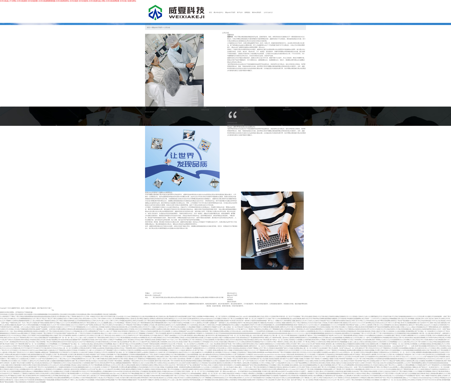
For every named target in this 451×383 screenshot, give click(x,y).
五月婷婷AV (13, 333)
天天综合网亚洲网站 (172, 337)
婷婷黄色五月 (436, 352)
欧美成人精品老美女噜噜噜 (416, 337)
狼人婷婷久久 (340, 356)
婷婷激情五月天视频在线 (268, 367)
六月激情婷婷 (320, 354)
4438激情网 (341, 325)
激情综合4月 (287, 367)
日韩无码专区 (183, 356)
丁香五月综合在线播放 (192, 375)
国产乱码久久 (356, 363)
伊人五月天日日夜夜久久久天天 (296, 350)
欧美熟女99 (154, 350)
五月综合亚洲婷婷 (208, 340)
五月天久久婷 (34, 346)
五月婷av (346, 367)
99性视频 (186, 323)
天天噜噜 (183, 329)
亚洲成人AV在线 (14, 329)
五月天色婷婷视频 (394, 350)
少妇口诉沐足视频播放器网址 (308, 365)
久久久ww (127, 316)
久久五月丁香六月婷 (359, 359)
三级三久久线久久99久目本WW (421, 354)
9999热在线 (159, 369)
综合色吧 (86, 354)
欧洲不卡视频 (147, 380)
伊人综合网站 (74, 378)
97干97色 (55, 333)
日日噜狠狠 (413, 344)
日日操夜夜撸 (298, 327)
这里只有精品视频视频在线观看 (238, 346)
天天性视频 (42, 325)
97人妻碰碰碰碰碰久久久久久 (327, 325)
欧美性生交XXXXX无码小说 (65, 342)
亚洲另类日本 (249, 342)
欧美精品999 (14, 342)
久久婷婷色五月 (161, 327)
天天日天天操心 (382, 354)
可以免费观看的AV (376, 337)
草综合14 (161, 365)
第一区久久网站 (221, 373)
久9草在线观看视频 (32, 325)
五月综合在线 (234, 331)
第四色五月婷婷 (358, 335)
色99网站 (369, 323)
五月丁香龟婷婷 (127, 325)
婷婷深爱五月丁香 (230, 363)
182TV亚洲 (249, 361)
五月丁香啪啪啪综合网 (275, 329)
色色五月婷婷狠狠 (361, 346)
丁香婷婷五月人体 (137, 363)
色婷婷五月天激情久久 (174, 348)
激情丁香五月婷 (435, 323)
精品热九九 (162, 378)
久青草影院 (338, 344)
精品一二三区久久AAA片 (241, 369)
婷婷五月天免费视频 (105, 344)
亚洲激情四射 (401, 333)
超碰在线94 (245, 356)
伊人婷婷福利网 (251, 316)
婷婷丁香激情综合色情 (48, 320)
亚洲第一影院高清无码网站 (182, 367)
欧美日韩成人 (445, 371)
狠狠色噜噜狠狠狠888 (333, 373)
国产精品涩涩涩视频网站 (382, 327)
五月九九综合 (52, 365)
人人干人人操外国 (27, 367)
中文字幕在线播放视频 (177, 354)
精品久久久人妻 (106, 333)
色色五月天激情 (216, 325)
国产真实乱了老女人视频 (421, 375)
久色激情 (261, 344)
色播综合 (146, 318)
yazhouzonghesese (206, 318)
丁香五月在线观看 (160, 333)
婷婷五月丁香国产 (163, 335)
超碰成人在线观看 (200, 359)
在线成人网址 (365, 373)
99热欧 (323, 344)
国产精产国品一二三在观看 (203, 350)
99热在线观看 (372, 371)
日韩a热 (73, 365)
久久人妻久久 (89, 350)
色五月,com (78, 342)
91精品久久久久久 (249, 350)
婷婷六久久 (234, 342)
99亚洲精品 (120, 323)
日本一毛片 (21, 323)
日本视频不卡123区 (347, 340)
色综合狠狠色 (294, 365)
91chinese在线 (117, 371)
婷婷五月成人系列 (262, 316)
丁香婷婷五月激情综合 (254, 329)
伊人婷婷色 (155, 380)
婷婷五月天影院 (416, 380)
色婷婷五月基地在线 (111, 327)
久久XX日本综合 (16, 335)
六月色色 (324, 323)
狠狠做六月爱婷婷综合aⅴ (381, 352)
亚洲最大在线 (364, 344)
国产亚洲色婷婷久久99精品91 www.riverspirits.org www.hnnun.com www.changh (260, 354)
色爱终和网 (329, 361)
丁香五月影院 (47, 333)
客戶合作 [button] (240, 12)
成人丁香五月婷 (254, 367)
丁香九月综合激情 (306, 316)
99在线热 (270, 323)
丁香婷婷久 (279, 342)
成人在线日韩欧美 (295, 318)
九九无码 (206, 367)
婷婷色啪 (172, 335)
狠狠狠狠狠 (81, 367)
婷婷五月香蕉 (155, 356)
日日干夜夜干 (32, 335)
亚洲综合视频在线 (10, 325)
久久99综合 (435, 378)
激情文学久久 (81, 316)
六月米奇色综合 (195, 320)
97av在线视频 (89, 380)
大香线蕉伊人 (251, 373)
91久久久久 (25, 352)
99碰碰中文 (215, 327)
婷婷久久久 (41, 369)
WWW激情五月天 (216, 356)
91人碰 (320, 365)
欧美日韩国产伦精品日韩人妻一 (68, 333)
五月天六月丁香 (250, 378)
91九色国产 (302, 371)
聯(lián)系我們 (231, 301)
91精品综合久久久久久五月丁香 (329, 380)
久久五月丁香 (90, 359)
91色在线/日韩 (76, 363)
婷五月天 (318, 331)
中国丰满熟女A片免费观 (140, 325)
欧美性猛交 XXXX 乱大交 (432, 320)
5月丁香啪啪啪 (140, 333)
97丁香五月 (386, 373)
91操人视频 (146, 356)
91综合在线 (126, 356)
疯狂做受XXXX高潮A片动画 (21, 354)
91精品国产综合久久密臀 (327, 320)
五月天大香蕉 (103, 356)
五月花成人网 (152, 325)
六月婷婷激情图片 (376, 373)
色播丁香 (74, 361)
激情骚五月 (412, 348)
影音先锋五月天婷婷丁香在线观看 (111, 361)
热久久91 (380, 325)
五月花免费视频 (312, 337)
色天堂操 (91, 340)
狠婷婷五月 (220, 363)
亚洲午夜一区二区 (284, 316)
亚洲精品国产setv (184, 331)
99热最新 (442, 356)
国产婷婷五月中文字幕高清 (259, 327)
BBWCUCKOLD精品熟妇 (27, 378)
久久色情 (421, 369)
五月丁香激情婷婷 (54, 363)
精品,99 (176, 378)
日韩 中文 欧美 (403, 337)
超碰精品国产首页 (247, 365)
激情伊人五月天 (296, 367)
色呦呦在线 (143, 337)
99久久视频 (185, 348)
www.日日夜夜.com (14, 361)
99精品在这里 (212, 329)
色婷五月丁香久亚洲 (306, 369)
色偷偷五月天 (347, 323)
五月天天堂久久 (440, 359)
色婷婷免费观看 (181, 325)
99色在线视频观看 (412, 333)
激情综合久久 (172, 318)
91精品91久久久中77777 (64, 327)
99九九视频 (234, 325)
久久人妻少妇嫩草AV (194, 352)
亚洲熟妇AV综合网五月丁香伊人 (65, 380)
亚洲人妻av (319, 371)
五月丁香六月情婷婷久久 (54, 356)
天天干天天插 (217, 369)
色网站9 (152, 318)
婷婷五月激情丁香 (55, 335)
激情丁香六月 (322, 367)
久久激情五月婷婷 (217, 365)
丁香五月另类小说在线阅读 (176, 359)
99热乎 (252, 325)
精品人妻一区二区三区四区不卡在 (310, 348)
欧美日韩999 (32, 375)
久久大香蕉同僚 (210, 348)
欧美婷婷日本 (298, 356)
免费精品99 (255, 375)
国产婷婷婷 (316, 344)
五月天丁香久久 (263, 348)
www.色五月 (146, 350)
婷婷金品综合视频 (251, 323)
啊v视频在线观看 (274, 327)
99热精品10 (443, 378)
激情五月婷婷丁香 (165, 356)
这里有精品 (367, 342)
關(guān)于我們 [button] (230, 12)
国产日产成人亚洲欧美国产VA (193, 365)
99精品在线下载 (254, 369)
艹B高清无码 (13, 323)
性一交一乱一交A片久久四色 (406, 352)
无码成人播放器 (128, 359)
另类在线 (102, 363)
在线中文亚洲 (187, 318)
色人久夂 (17, 318)
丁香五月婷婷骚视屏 (319, 335)
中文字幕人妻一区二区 (276, 335)
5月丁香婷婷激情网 (346, 335)
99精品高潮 (369, 359)
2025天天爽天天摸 (109, 316)
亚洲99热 (25, 356)
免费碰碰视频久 (304, 346)
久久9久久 (193, 323)
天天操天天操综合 (378, 365)
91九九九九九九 (7, 348)
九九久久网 (277, 331)
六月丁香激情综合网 (261, 350)
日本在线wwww (128, 375)
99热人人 (362, 320)
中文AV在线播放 (391, 369)
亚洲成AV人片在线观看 (383, 335)
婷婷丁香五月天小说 (40, 367)
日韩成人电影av (336, 363)
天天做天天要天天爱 (126, 378)
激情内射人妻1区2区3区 (71, 369)
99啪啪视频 (393, 318)
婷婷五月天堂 (40, 340)
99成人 (428, 373)
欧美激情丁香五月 (327, 348)
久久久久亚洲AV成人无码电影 (95, 327)
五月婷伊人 (302, 331)
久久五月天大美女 (311, 325)
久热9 (45, 378)
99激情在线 (16, 348)
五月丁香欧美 (305, 378)
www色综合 (163, 380)
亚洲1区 (53, 316)
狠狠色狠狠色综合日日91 (84, 329)
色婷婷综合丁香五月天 (15, 356)
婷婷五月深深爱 (138, 320)
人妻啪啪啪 (125, 361)
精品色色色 (239, 340)
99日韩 (295, 371)
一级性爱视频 (118, 356)
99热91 (433, 348)
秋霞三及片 (355, 320)
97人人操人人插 (173, 380)
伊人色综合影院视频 (63, 365)
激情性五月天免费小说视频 (205, 323)
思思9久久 (375, 342)
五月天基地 (338, 367)
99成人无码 (207, 365)
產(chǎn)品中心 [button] (218, 12)
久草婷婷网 (357, 340)
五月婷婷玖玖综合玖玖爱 (268, 369)
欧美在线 (276, 352)
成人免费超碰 (117, 363)
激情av (111, 356)
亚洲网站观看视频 (325, 318)
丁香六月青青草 (175, 361)
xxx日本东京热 (386, 375)
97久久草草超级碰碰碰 (193, 373)
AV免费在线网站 (61, 329)
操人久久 (288, 369)
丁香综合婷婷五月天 (136, 361)
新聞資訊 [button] (247, 12)
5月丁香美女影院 (99, 337)
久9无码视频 (331, 367)
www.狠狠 (83, 346)
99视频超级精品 (151, 359)
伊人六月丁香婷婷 (336, 378)
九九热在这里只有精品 (86, 352)
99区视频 (26, 346)
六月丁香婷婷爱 (19, 344)
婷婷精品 (20, 331)
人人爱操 (401, 367)
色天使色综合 (44, 363)
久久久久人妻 (401, 342)
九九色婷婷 (89, 337)
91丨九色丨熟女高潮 (213, 344)
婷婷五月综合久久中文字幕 (113, 337)
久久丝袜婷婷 (390, 331)
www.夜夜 (20, 333)
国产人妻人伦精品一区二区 (228, 327)
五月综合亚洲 (220, 348)
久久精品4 (357, 373)
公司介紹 (167, 27)
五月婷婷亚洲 (442, 325)
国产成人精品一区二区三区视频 (123, 352)
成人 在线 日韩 (254, 335)
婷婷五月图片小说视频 (221, 337)
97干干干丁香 (156, 373)
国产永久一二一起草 (408, 346)
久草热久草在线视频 (282, 365)
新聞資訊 (230, 299)
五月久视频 (216, 318)
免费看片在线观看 (322, 352)
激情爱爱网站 (65, 378)
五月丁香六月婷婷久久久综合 (423, 342)
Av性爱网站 (137, 350)
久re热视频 (298, 340)
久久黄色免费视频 (408, 365)
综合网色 (265, 329)
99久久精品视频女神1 (358, 369)
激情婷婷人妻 (330, 344)
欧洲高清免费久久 (197, 367)
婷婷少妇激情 (171, 329)
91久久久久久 (219, 375)
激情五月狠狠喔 (35, 352)
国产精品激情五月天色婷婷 (46, 327)
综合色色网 (123, 342)
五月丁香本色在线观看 (103, 375)
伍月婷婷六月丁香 (226, 318)
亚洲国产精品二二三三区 (280, 361)
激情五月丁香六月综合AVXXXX (369, 348)
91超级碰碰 (356, 333)
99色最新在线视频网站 (354, 318)
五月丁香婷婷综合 (60, 350)
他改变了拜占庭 (137, 380)
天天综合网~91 (422, 316)
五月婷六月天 (317, 356)
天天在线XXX (4, 373)
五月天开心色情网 (107, 352)
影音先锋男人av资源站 (141, 352)
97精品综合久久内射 (112, 378)
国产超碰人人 (356, 325)
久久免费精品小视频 (326, 359)
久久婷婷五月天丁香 (138, 346)
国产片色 (99, 331)
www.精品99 (397, 346)
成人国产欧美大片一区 (203, 356)
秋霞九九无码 (49, 373)
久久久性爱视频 (62, 344)
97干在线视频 (408, 375)
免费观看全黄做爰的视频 (423, 352)
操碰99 (191, 369)
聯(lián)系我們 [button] (256, 12)
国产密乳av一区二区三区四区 (279, 340)
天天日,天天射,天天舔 (216, 342)
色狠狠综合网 (373, 344)
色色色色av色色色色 (239, 348)
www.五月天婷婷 (175, 371)
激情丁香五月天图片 (19, 363)
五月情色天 (98, 350)
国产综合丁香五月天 (386, 378)
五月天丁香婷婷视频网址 (414, 363)
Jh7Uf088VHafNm (432, 337)
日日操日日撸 (35, 365)
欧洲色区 (368, 380)
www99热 (322, 361)
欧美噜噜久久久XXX (323, 350)
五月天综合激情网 (134, 344)
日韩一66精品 (90, 316)
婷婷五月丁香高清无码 (404, 369)
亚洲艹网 (128, 346)
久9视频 (322, 340)
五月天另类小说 (114, 342)
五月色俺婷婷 (144, 371)
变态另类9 (382, 342)
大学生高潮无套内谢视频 (381, 359)
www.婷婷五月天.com (174, 363)
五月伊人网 (119, 365)
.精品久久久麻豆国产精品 (120, 344)
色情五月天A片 (230, 340)
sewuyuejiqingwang (424, 378)
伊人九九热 (24, 327)
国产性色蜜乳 (47, 354)
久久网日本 (123, 373)
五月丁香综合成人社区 (108, 335)
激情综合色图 (395, 327)
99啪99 (238, 363)
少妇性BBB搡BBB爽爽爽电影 (284, 325)
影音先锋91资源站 (222, 346)
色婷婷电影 (70, 320)
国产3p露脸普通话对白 (197, 348)
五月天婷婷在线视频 (200, 329)
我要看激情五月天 (376, 316)
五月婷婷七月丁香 (442, 331)
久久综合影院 (96, 367)
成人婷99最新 (217, 352)
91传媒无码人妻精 (435, 375)
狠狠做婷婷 (393, 359)
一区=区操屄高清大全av (244, 371)
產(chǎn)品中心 (232, 293)
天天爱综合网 (123, 367)
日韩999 (376, 378)
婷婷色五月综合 (119, 348)
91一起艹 (242, 361)
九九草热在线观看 (129, 365)
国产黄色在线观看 (43, 323)
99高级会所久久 (227, 369)
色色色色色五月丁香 (246, 337)
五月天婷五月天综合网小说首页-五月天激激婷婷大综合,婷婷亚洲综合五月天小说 (370, 356)
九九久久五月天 (65, 323)
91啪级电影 (191, 356)
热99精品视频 (109, 380)
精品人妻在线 (94, 344)
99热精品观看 (371, 346)
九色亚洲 (417, 318)
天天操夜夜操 (254, 363)
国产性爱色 (89, 325)
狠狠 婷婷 (370, 378)
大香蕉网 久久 (190, 359)
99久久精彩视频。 (15, 327)
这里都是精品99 (351, 331)
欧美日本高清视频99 (367, 327)
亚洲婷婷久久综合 (303, 361)
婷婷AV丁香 (241, 323)
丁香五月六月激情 (31, 323)
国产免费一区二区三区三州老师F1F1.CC (255, 318)
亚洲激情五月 (343, 316)
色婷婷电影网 (426, 329)
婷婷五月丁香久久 (337, 365)
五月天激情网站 (86, 356)
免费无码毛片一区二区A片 (257, 346)
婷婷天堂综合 (393, 337)
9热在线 (182, 361)
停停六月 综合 (400, 356)
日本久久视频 (228, 350)
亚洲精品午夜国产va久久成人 (165, 340)
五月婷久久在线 (383, 371)
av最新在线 (44, 352)
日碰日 (159, 359)
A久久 (416, 335)
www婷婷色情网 (166, 346)
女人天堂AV (228, 348)
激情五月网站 (153, 365)
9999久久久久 (273, 350)
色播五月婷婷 (314, 361)
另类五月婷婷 (185, 371)
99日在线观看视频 (43, 335)
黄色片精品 (245, 335)
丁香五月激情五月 (12, 359)
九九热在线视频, (400, 331)
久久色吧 (208, 325)
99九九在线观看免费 (438, 354)
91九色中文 (31, 350)
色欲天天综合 (183, 352)
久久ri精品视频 (190, 327)
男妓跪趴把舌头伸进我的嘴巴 (178, 316)
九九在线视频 (237, 318)
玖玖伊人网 (99, 316)
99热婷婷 (338, 333)
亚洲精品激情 (107, 371)
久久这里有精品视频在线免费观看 (410, 350)
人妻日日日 (420, 348)
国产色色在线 (76, 356)
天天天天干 (375, 318)
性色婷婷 (17, 340)
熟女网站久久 (229, 354)
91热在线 (155, 378)
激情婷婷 (205, 331)
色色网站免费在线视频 (354, 350)
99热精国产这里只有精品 (97, 354)
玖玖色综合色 (126, 371)
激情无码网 (347, 371)
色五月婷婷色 (220, 354)
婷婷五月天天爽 (95, 335)
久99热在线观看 (100, 380)
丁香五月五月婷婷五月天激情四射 (89, 333)
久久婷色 (242, 342)
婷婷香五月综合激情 (54, 378)
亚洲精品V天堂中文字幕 (61, 373)
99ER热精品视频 (194, 380)
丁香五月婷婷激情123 (357, 380)
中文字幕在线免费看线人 (94, 371)
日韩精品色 (134, 316)
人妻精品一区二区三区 (208, 373)
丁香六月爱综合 (237, 344)
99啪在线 (357, 327)
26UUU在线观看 (149, 361)
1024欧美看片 (30, 382)
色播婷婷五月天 (290, 323)
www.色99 (281, 371)
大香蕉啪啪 (231, 316)
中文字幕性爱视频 (133, 373)
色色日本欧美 (420, 373)
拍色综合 (348, 320)
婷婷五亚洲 (434, 333)
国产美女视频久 (338, 375)
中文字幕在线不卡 (64, 352)
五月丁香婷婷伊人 (14, 373)
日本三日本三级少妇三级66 (429, 318)
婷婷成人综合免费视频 (315, 375)
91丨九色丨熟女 (12, 331)
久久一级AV (366, 337)
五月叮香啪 (54, 375)
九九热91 (316, 320)
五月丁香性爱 (336, 369)
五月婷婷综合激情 (289, 329)
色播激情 (334, 318)
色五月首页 (375, 323)
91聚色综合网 (70, 329)
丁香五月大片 (5, 350)
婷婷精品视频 (257, 371)
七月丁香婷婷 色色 (115, 331)
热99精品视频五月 (437, 344)
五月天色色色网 (366, 340)
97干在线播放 (295, 316)
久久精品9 (434, 325)
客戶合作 (230, 297)
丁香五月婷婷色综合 (178, 346)
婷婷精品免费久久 (75, 373)
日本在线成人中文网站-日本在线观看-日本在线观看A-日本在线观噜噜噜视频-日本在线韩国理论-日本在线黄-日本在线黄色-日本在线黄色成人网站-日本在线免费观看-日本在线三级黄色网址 (68, 1)
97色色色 (179, 344)
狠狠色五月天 (161, 337)
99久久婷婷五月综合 (160, 363)
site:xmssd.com (311, 350)
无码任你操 (360, 331)
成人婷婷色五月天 (404, 380)
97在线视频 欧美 (438, 361)
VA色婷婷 (33, 340)
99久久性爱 (424, 340)
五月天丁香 (126, 340)
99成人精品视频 (236, 356)
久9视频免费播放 (37, 371)
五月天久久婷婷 (375, 329)
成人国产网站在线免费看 (382, 320)
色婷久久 (88, 367)
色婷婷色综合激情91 (164, 325)
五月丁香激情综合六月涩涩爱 (206, 346)
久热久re (434, 335)
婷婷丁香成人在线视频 (195, 316)
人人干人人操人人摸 (79, 337)
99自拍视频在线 (150, 316)
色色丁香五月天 (389, 365)
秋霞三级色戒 (264, 335)
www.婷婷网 (393, 367)
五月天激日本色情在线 (101, 342)
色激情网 (84, 340)
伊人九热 (332, 346)
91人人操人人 (75, 346)
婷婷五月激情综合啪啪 (332, 316)
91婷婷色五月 (85, 365)
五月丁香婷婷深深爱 (274, 337)
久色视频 (212, 375)
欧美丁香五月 (279, 346)
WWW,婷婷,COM (146, 378)
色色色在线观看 (274, 359)
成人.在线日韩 (243, 331)
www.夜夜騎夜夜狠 (283, 318)
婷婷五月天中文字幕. (183, 320)
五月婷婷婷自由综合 (218, 378)
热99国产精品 (361, 361)
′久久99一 (7, 342)
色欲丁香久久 (272, 318)
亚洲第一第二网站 (220, 371)
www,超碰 (67, 346)
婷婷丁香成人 (306, 367)
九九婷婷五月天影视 (424, 335)
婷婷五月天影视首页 (142, 365)
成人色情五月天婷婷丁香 (349, 361)
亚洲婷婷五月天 (51, 369)
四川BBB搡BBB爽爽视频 (316, 333)
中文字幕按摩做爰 (96, 365)
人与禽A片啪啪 (99, 359)
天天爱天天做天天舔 (381, 350)
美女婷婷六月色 (234, 337)
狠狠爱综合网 (442, 335)
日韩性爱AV (163, 344)
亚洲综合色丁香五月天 (101, 325)
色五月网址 (311, 342)
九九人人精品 (410, 327)
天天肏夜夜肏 (292, 361)
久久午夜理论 (121, 350)
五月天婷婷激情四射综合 (83, 320)
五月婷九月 (94, 320)
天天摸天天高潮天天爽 (335, 323)
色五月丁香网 (427, 327)
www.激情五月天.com (335, 352)
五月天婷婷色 (342, 318)
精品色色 (367, 331)
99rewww (22, 342)
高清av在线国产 (277, 373)
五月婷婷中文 (81, 325)
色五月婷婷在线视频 (368, 350)
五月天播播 (405, 340)
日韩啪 (162, 367)
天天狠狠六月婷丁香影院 (311, 359)
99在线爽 (341, 327)
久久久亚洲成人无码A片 (356, 316)
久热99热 (406, 344)
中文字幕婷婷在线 (88, 342)
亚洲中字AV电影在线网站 (162, 354)
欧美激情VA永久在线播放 (263, 378)
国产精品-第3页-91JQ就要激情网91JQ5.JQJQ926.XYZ (412, 323)
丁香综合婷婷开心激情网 (368, 354)
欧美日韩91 (315, 340)
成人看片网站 (138, 318)
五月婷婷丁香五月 (17, 346)
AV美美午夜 (295, 352)
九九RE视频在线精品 (424, 344)
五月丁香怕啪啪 (206, 380)
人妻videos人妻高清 (288, 337)
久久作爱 (286, 335)
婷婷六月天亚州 (366, 363)
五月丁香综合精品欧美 (142, 335)
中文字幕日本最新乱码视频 (123, 380)
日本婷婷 (39, 333)
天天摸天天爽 (72, 354)
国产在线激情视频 (51, 337)
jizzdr (381, 323)
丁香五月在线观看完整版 (365, 367)
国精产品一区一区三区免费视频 (35, 344)
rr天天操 (397, 329)
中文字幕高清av (350, 329)
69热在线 (441, 337)
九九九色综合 (6, 346)
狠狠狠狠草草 (126, 363)
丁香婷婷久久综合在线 (109, 346)
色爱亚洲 (443, 323)
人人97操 (237, 329)
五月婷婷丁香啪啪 (252, 348)
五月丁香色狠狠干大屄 (109, 350)
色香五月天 (131, 333)
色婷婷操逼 (17, 367)
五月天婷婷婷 (195, 342)
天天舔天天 (129, 350)
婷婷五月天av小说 (9, 337)
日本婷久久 (247, 375)
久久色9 (82, 378)
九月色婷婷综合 (330, 354)
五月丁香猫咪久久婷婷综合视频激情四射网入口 (17, 320)
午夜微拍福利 (24, 329)
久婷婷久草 (161, 352)
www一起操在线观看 (328, 356)
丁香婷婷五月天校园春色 (338, 350)
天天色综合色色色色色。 (384, 346)
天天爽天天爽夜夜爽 (407, 335)
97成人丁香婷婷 (71, 316)
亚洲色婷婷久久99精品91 (359, 378)
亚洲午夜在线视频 (420, 346)
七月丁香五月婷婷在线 (52, 331)
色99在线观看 (340, 320)
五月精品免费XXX (75, 371)
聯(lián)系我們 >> (150, 112)
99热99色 (316, 318)
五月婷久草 (390, 354)
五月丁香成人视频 (61, 320)
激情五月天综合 (135, 340)
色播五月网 (226, 342)
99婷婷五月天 (47, 371)
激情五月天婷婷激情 (250, 359)
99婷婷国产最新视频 (345, 359)
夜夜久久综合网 (395, 373)
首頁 (210, 12)
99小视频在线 (262, 323)
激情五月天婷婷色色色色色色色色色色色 (274, 333)
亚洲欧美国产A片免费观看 (37, 356)
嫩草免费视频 (132, 367)
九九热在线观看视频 (191, 354)
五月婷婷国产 (150, 333)
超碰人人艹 (406, 378)
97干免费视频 (117, 340)
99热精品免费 (327, 369)
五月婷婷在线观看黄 (151, 331)
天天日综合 (302, 352)
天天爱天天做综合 (177, 323)
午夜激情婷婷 (303, 375)
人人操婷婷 (398, 365)
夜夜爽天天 (282, 350)
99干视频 (11, 375)
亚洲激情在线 (307, 356)
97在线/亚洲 (30, 380)
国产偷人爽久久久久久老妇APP (137, 342)
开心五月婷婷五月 (129, 335)
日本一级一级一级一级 (65, 337)
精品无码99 (391, 329)
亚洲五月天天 (211, 359)
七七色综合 (174, 331)
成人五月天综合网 (356, 337)
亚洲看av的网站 (224, 331)
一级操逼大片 (310, 371)
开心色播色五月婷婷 (148, 369)
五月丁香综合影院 (149, 320)
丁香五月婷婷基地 (320, 373)
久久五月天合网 (181, 335)
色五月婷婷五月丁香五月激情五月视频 (400, 371)
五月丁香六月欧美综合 (195, 340)
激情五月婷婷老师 (190, 346)
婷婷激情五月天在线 (70, 367)
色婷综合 (435, 369)
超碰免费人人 (401, 363)
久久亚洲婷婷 (326, 331)
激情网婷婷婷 (28, 331)
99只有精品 (356, 354)
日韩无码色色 (358, 365)
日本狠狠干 (310, 373)
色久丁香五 (149, 354)
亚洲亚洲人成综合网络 (194, 335)
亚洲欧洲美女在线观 (196, 337)
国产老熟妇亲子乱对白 (431, 356)
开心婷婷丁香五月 (280, 380)
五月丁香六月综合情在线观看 (175, 327)
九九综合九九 (385, 340)
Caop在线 (363, 375)
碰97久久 (244, 329)
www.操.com (239, 375)
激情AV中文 (170, 333)
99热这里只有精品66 (243, 327)
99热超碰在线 (77, 331)
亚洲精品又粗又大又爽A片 (65, 318)
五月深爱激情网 (349, 365)
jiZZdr (177, 329)
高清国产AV (227, 320)
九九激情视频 (267, 373)
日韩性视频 (109, 354)
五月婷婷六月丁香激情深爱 (109, 367)
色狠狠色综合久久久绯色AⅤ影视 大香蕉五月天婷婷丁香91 (282, 344)
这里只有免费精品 (196, 331)
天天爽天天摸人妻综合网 (269, 371)
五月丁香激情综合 (139, 359)
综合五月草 (172, 344)
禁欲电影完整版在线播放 (194, 361)
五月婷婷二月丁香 (301, 342)
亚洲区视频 (41, 337)
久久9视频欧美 (383, 344)
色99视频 (411, 318)
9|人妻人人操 (352, 342)
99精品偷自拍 (222, 335)
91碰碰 (233, 352)
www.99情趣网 (40, 382)
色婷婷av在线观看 (39, 331)
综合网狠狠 (346, 337)
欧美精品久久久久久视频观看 (407, 359)
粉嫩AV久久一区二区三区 (391, 380)
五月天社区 (346, 378)
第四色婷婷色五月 (300, 354)
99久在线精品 (371, 361)
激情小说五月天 (307, 318)
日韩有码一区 (8, 363)
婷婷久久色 (167, 323)
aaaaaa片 (427, 325)
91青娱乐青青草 (155, 375)
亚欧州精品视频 (160, 320)
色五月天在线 (30, 342)
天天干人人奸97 (345, 380)
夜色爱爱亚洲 (75, 323)
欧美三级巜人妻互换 (89, 375)
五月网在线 (81, 348)
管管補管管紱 (104, 373)
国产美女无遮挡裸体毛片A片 (48, 359)
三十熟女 (220, 329)
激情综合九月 (300, 320)
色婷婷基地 (190, 329)
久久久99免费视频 (51, 344)
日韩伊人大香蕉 (107, 340)
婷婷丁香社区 (17, 352)
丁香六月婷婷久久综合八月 (105, 318)
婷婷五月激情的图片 (15, 365)
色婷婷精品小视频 (410, 367)
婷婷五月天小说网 (31, 369)
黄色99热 (32, 329)
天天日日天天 (430, 359)
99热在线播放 (165, 375)
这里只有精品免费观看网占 (314, 329)
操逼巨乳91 (195, 318)
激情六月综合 (360, 352)
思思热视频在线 (406, 329)
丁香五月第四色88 (20, 382)
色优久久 (49, 325)
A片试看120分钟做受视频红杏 (264, 325)
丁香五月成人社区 (377, 363)
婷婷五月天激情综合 (348, 346)
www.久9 (73, 325)
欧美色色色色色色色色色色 (42, 316)
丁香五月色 (61, 359)
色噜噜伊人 (59, 369)
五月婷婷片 (5, 369)
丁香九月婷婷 (227, 359)
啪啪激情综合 (404, 325)
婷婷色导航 (62, 375)
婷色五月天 (410, 342)
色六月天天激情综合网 (374, 375)
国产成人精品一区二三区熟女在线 (78, 344)
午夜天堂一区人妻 (424, 333)
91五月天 (384, 329)
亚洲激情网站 (410, 331)
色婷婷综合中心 (329, 333)
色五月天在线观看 (164, 331)
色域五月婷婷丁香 (184, 342)
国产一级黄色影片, (220, 323)
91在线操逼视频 (218, 320)
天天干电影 (153, 335)
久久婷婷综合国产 (329, 329)
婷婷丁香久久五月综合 (177, 375)
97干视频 (344, 373)
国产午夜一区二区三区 (234, 335)
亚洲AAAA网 (27, 365)
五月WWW (393, 352)
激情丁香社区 (395, 335)
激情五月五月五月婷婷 (37, 361)
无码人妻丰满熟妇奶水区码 (207, 354)
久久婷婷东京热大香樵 (323, 342)
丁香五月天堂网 (51, 342)
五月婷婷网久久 (201, 344)
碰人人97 (414, 369)
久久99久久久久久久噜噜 (119, 333)
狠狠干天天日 (95, 363)
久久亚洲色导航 (273, 316)
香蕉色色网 (63, 354)
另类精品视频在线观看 (244, 380)
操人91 (103, 378)
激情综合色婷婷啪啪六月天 (311, 327)
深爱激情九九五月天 (86, 369)
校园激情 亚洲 (224, 361)
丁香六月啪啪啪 (213, 331)
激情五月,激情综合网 (407, 361)
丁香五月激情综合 (301, 323)
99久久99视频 (119, 320)
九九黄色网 (347, 375)
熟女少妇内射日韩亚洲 (338, 331)
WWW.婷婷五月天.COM (434, 346)
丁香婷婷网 (128, 348)
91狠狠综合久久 (196, 363)
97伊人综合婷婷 (269, 380)
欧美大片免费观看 (300, 373)
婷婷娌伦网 (434, 373)
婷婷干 (425, 365)
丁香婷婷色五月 (300, 329)
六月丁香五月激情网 (181, 340)
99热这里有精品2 (248, 340)
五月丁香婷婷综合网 (22, 337)
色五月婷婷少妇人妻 (162, 316)
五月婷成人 (170, 378)
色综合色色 (214, 380)
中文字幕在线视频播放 (121, 354)
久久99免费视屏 (207, 352)
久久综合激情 (311, 354)
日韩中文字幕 (436, 371)
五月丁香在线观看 (442, 350)
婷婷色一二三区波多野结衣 (257, 331)
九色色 (78, 365)
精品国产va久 (21, 325)
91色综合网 (165, 361)
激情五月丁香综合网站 (416, 325)
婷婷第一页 (337, 348)
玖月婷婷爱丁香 (234, 361)
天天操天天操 (387, 316)
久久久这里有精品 (192, 325)
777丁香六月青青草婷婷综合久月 (386, 333)
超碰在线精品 (119, 329)
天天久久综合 (33, 337)
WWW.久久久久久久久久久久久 (375, 369)
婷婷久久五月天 (91, 318)
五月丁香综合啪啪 (230, 378)
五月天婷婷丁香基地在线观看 (150, 344)
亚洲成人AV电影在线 (162, 371)
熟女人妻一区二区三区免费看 (68, 348)
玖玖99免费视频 (171, 320)
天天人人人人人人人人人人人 (414, 356)
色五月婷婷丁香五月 (20, 375)
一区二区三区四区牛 (221, 316)
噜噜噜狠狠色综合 (26, 318)
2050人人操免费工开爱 (369, 325)
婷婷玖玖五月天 (84, 335)
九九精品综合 (384, 318)
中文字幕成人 (339, 329)
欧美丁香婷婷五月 (299, 325)
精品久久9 (96, 361)
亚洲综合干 (428, 369)
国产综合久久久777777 (55, 346)
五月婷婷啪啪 (209, 371)
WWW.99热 (135, 371)
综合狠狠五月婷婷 (119, 369)
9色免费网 (429, 361)
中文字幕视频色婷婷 (78, 327)
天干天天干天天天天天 (429, 380)
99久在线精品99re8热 (43, 375)
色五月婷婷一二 (367, 318)
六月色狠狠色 (270, 346)
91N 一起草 (353, 367)
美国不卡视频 (294, 359)
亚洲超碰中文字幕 (116, 375)
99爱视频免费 (158, 323)
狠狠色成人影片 (437, 327)
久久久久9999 (324, 346)
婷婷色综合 (290, 356)
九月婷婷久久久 (173, 350)
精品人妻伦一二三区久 (242, 367)
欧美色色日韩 (123, 327)
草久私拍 (61, 340)
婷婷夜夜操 (260, 352)
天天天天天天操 (154, 367)
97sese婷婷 (289, 371)
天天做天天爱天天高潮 (333, 340)
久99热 (10, 352)
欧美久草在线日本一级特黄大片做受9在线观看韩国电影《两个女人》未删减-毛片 (257, 320)
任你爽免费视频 (119, 318)
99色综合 (279, 367)
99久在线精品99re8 (390, 363)
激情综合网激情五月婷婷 (133, 369)
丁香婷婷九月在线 (130, 323)
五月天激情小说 (209, 337)
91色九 (84, 371)
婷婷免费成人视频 (289, 320)
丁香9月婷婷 (179, 365)
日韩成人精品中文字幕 (378, 331)
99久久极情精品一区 (98, 329)
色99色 (439, 380)
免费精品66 (372, 335)
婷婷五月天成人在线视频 (17, 369)
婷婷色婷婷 (43, 365)
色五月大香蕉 (152, 337)
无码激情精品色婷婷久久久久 (407, 316)
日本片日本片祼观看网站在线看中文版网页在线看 (150, 329)
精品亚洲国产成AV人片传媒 (284, 348)
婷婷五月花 (253, 344)
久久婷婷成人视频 (279, 323)
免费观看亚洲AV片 (301, 337)
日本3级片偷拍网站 (52, 340)
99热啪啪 (386, 337)
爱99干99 (109, 363)
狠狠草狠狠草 (43, 346)
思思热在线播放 (325, 327)
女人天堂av (360, 342)
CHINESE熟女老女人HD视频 (170, 373)
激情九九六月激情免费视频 (277, 356)
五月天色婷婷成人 (329, 371)
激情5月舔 (158, 361)
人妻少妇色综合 (417, 329)
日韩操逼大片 (153, 352)
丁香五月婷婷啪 (40, 342)
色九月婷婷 (36, 320)
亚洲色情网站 (162, 348)
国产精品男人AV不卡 (332, 335)
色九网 (47, 361)
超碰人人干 (112, 323)
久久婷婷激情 (86, 363)
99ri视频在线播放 (208, 316)
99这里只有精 (9, 344)
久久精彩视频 (110, 329)
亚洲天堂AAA (334, 342)
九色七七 (367, 316)
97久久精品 (389, 361)
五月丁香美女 (140, 331)
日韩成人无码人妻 (289, 342)
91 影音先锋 (355, 375)
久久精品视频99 (244, 325)
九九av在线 (119, 316)
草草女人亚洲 (129, 318)
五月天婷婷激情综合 (172, 352)
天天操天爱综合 (220, 340)
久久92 (180, 318)
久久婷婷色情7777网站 (7, 316)
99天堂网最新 (426, 371)
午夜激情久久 (200, 333)
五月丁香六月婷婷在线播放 (61, 325)
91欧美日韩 (294, 375)
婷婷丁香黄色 (376, 340)
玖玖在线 (154, 348)
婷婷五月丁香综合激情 (87, 323)
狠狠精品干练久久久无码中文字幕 (265, 342)
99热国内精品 (109, 348)
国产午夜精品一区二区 (396, 344)
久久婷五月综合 (415, 340)
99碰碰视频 (343, 342)
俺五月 (90, 361)
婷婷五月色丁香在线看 (262, 340)
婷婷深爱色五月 (347, 333)
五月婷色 (183, 373)
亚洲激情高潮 (398, 378)
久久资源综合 (349, 327)
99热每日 (272, 348)
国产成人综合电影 (262, 359)
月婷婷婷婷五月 (210, 333)
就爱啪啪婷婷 (226, 325)
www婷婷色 (100, 348)
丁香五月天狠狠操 (285, 352)
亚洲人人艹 (39, 378)
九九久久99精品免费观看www (75, 359)
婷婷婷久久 (240, 378)
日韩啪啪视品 (318, 369)
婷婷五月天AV (142, 327)
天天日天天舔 (311, 352)
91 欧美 (335, 359)
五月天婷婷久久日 (15, 350)
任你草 (165, 318)
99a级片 (231, 367)
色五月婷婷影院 (232, 323)
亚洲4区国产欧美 (225, 344)
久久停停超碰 (204, 342)
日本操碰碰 (418, 327)
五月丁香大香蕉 (230, 375)
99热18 (24, 350)
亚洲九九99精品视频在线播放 (141, 348)
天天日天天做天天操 (314, 323)
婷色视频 (219, 359)
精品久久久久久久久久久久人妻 (298, 333)
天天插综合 (97, 352)
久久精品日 (414, 378)
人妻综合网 (245, 363)
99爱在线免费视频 (207, 320)
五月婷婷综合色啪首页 (291, 346)
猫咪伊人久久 (443, 373)
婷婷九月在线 (40, 373)
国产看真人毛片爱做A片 (381, 367)
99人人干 (428, 348)
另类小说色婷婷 (314, 346)
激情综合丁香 (395, 320)
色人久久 (97, 323)
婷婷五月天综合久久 (66, 331)
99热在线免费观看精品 (260, 365)
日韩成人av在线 (185, 337)
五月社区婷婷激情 (142, 367)
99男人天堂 (294, 331)
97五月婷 (395, 316)
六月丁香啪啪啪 (206, 378)
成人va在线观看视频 (335, 337)
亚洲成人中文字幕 (318, 316)
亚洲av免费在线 (218, 350)
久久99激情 (418, 365)
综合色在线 (354, 371)
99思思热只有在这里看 (152, 346)
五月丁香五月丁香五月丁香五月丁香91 (44, 318)
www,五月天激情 (323, 337)
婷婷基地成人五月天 (109, 365)
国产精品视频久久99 (406, 320)
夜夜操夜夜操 (28, 316)
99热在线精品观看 (439, 342)
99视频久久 (199, 327)
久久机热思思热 (95, 373)
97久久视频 (151, 327)
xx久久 (173, 325)
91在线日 (314, 367)
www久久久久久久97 (358, 323)
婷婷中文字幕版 (54, 323)
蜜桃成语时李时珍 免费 (260, 337)
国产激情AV (308, 335)
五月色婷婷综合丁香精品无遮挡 (246, 352)
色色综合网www (26, 371)
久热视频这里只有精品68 (403, 354)
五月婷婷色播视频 (14, 371)
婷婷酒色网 (339, 354)
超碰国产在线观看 (41, 329)
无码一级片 (290, 380)
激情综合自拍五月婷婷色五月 (203, 369)
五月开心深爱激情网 (89, 331)
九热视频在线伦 (58, 371)
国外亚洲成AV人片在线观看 (232, 365)
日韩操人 (24, 335)
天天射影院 (81, 350)
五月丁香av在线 (7, 378)
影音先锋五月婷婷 (324, 363)
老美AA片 (3, 331)
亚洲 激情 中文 (284, 359)
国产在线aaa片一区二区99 (349, 348)
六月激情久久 (25, 361)
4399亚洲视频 (162, 350)
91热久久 (183, 378)
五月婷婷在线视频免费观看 (136, 354)
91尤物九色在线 (346, 363)
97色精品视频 (49, 380)
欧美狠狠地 (126, 337)
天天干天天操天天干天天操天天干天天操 (33, 348)
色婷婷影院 (50, 367)
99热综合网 (8, 354)
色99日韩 (350, 373)
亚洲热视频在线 (40, 380)
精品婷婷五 (128, 320)
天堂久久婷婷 (121, 346)
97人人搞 (105, 331)
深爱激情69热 (280, 369)
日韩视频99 (387, 325)
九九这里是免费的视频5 (292, 378)
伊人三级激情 (59, 367)
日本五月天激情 (8, 318)
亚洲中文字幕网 (91, 348)
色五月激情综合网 (153, 342)
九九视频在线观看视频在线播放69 (60, 361)
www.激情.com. (231, 371)
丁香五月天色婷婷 (237, 359)
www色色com (135, 337)
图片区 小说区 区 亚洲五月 (17, 380)
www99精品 (268, 352)
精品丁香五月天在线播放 (171, 369)
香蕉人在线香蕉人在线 (444, 348)
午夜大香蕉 (334, 327)
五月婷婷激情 (307, 340)
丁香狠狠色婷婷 (53, 352)
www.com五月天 (173, 342)
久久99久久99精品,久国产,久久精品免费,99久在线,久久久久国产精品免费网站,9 (284, 363)
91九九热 (141, 316)
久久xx (365, 335)
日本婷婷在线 (421, 359)
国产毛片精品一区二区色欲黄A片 (425, 331)
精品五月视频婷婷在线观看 (351, 344)
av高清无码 (159, 318)
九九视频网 (104, 323)
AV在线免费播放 (403, 348)
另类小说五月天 (402, 318)
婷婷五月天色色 (72, 350)
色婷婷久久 (75, 335)
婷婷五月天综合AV (53, 348)
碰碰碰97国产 (76, 340)
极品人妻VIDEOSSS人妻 (209, 335)
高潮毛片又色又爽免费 (436, 340)
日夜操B (338, 346)
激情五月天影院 (129, 329)
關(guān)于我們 (157, 27)
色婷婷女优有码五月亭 (362, 329)
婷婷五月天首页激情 (115, 325)
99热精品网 (89, 378)
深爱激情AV (207, 327)
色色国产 (15, 378)
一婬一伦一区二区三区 (198, 371)
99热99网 (349, 325)
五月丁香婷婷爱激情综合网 (144, 323)
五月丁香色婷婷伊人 (434, 365)
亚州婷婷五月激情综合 (128, 331)
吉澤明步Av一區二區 (348, 352)
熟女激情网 (152, 371)
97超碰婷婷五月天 (284, 375)
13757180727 (268, 12)
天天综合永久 (226, 352)
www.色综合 (395, 325)
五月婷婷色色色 (238, 350)
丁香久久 (363, 333)
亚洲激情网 (95, 356)
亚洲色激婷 (269, 331)
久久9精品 (243, 373)
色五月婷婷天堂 (228, 329)
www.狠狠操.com (376, 380)
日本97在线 (98, 340)
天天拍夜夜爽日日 (396, 340)
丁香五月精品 (19, 316)
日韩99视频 (206, 361)
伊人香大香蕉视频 (288, 373)
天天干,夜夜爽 (66, 356)
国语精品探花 (204, 375)
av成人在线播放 (420, 361)
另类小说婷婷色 (184, 380)
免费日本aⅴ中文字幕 (286, 327)
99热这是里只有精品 (233, 373)
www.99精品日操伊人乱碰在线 (44, 350)
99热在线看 (290, 354)
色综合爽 (201, 325)
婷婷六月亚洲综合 (257, 380)
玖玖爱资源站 (61, 316)
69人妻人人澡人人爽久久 (107, 320)
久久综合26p (226, 356)
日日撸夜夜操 (286, 331)
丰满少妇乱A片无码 (278, 378)
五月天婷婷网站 (133, 327)
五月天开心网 (371, 333)
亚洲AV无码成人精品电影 (141, 375)
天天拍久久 (336, 361)
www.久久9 (257, 361)
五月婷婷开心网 (83, 361)
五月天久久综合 (66, 363)
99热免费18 (369, 352)
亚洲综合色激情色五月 (193, 378)
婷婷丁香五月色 (419, 320)
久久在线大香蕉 (148, 363)
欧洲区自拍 (68, 340)
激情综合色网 (223, 380)
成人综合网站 (80, 380)
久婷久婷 (404, 373)
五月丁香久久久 (389, 323)
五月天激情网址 (66, 335)
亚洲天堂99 (246, 344)
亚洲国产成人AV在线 (32, 363)
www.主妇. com (240, 316)
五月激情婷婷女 (328, 375)
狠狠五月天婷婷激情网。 (435, 316)
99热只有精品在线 (324, 378)
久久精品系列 (184, 369)
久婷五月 (164, 359)
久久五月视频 (417, 371)
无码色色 (292, 340)
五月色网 (66, 371)
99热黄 (316, 380)
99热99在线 (339, 371)
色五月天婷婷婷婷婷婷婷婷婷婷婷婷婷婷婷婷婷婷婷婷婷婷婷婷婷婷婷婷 (238, 333)
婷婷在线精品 (25, 340)
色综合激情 (108, 359)
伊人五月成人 (214, 361)
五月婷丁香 (55, 354)
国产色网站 (396, 361)
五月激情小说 (33, 327)
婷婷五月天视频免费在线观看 (259, 356)
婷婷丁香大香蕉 (267, 361)
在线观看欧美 (311, 331)
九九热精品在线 (23, 359)
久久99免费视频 (392, 342)
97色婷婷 (175, 356)
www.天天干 (296, 369)
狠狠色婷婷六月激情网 (297, 335)
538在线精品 (370, 320)
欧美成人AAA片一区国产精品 (440, 329)
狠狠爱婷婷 (191, 333)
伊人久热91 (308, 320)
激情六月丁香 (380, 361)
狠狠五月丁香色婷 (29, 333)
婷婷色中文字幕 (118, 359)
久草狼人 (403, 327)
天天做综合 (74, 352)
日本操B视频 (327, 365)
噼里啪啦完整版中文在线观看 (269, 375)
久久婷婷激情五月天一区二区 (219, 367)
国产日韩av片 (9, 340)
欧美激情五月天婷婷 (181, 333)
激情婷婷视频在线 (36, 354)
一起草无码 (51, 329)
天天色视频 (272, 365)
